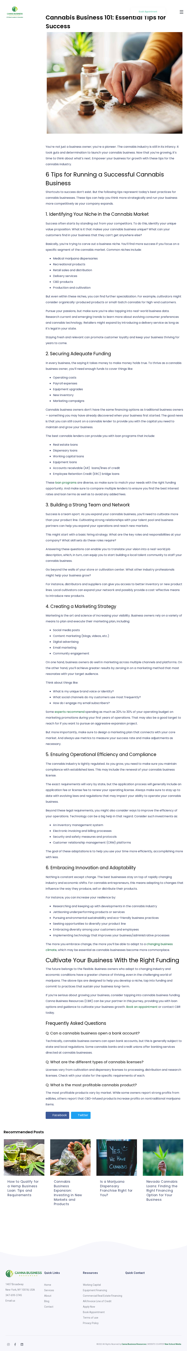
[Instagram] (8, 1344)
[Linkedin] (22, 1344)
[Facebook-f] (15, 1344)
